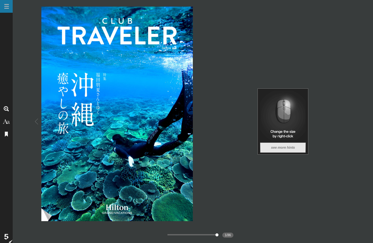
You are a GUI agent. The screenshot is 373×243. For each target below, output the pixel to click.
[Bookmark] (6, 134)
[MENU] (6, 6)
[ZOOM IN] (6, 108)
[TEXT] (6, 121)
